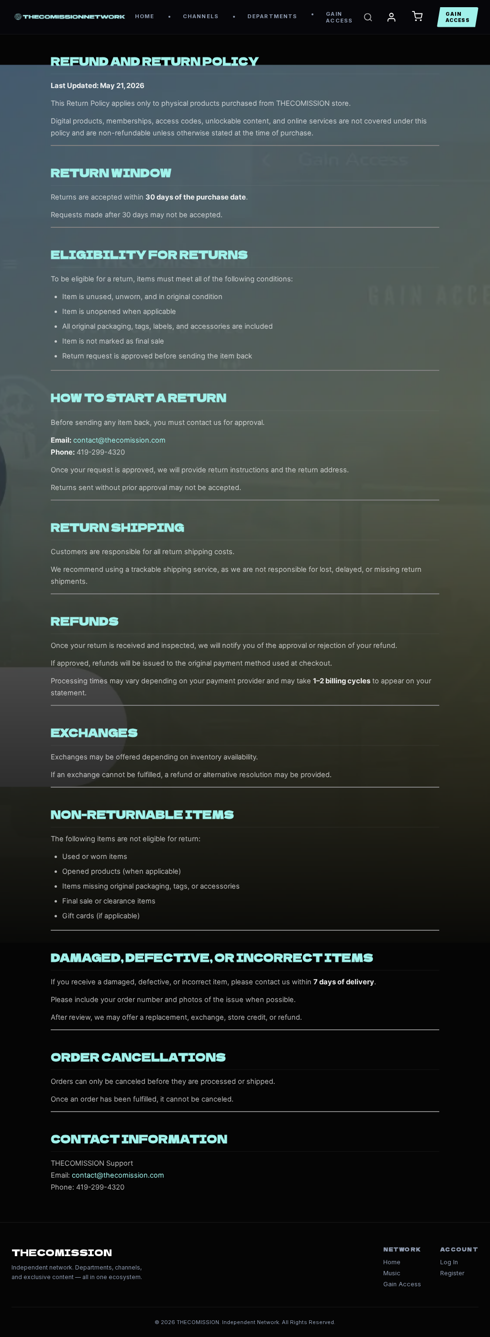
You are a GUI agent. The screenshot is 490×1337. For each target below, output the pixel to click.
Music (392, 1273)
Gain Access (402, 1284)
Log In (449, 1262)
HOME (144, 16)
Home (392, 1262)
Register (452, 1273)
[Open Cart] (417, 17)
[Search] (368, 17)
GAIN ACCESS (339, 17)
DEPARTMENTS (272, 16)
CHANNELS (201, 16)
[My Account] (391, 17)
